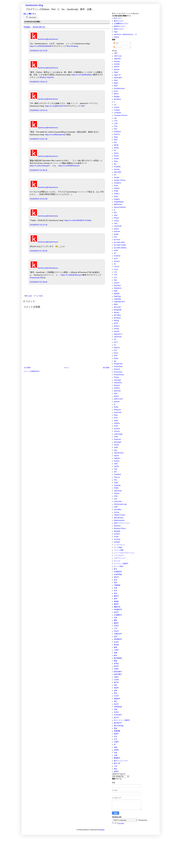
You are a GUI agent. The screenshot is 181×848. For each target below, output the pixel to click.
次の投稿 (27, 368)
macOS (116, 283)
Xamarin (117, 534)
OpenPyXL (118, 337)
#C (82, 106)
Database (117, 132)
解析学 (116, 596)
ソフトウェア (118, 555)
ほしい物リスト (29, 14)
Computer (117, 113)
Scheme (117, 429)
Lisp (115, 275)
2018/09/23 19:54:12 (38, 82)
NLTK (116, 323)
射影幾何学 (118, 639)
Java (115, 223)
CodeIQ (117, 110)
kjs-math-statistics (120, 248)
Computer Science (120, 115)
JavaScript (118, 226)
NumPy (116, 331)
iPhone (116, 218)
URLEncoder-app (120, 504)
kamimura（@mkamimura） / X (125, 34)
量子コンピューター (121, 761)
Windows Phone (120, 528)
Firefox (116, 159)
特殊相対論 (118, 707)
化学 (115, 591)
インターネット (119, 545)
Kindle (116, 234)
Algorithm (117, 59)
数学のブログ (118, 21)
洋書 (115, 755)
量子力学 (117, 763)
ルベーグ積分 (118, 566)
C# (115, 105)
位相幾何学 (118, 572)
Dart (115, 129)
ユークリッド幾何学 (121, 563)
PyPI (115, 393)
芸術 (115, 618)
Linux (116, 269)
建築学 (116, 623)
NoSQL (116, 329)
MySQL (116, 321)
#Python (43, 77)
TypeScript (118, 491)
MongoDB (117, 310)
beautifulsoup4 (119, 88)
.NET (116, 53)
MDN (116, 304)
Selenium (117, 439)
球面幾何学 (118, 609)
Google (116, 177)
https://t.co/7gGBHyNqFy (81, 75)
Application (118, 78)
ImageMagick (119, 202)
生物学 (116, 669)
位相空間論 (118, 574)
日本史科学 (118, 715)
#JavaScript (35, 277)
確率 (115, 599)
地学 (115, 685)
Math (116, 291)
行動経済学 (118, 634)
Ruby (116, 415)
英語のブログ (118, 29)
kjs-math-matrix (119, 242)
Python (116, 396)
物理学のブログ (119, 26)
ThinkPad (117, 474)
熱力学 (116, 717)
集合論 (116, 645)
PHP (115, 356)
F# (115, 150)
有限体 (116, 750)
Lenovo (116, 266)
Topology (117, 485)
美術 (115, 728)
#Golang (74, 46)
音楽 (115, 588)
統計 (115, 701)
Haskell (116, 188)
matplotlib (117, 299)
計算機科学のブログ (121, 23)
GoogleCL (117, 183)
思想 (115, 636)
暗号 (115, 569)
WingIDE (117, 531)
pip (115, 361)
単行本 (116, 682)
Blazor (116, 94)
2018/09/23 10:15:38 (38, 199)
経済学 (116, 612)
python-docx (118, 399)
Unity (116, 496)
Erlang (116, 148)
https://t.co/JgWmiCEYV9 (55, 106)
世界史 (116, 663)
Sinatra (116, 445)
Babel (116, 83)
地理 (115, 690)
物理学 (116, 734)
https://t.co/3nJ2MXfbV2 (74, 220)
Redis (116, 407)
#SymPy (50, 77)
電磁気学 (117, 699)
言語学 (116, 626)
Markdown (118, 288)
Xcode (116, 536)
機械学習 (117, 607)
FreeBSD (117, 167)
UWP (116, 507)
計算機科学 (118, 615)
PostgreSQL (118, 364)
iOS (115, 212)
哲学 (115, 693)
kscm (116, 258)
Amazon (117, 61)
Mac (115, 280)
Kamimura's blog (34, 5)
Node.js (117, 326)
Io (114, 210)
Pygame (117, 385)
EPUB (116, 145)
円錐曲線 (117, 585)
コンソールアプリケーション (124, 553)
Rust (115, 418)
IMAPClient (118, 204)
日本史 (116, 712)
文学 (115, 739)
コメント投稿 (118, 550)
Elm (115, 142)
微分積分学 (118, 723)
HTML (116, 191)
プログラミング (119, 558)
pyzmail (117, 402)
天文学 (116, 696)
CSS (115, 121)
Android (117, 64)
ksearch (117, 261)
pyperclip (117, 391)
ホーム (66, 368)
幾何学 (116, 604)
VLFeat (116, 512)
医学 (115, 580)
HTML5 (116, 194)
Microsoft (117, 307)
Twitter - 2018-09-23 (34, 27)
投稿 (117, 43)
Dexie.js (117, 134)
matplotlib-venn (119, 302)
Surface (117, 461)
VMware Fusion (119, 515)
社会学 (116, 642)
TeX (115, 472)
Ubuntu (116, 493)
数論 (115, 661)
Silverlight (117, 442)
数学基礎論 (118, 658)
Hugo (116, 196)
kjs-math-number (120, 245)
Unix (115, 499)
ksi (115, 264)
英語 (115, 582)
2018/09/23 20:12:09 (38, 51)
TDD (115, 469)
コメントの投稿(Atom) (31, 371)
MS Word (117, 318)
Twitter (41, 296)
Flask (116, 161)
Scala (116, 426)
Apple (116, 72)
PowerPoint (118, 366)
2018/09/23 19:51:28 (38, 139)
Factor (116, 153)
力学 (115, 766)
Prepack (117, 369)
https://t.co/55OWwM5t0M (41, 46)
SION (116, 447)
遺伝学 (116, 577)
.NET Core (118, 56)
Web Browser (119, 518)
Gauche (117, 169)
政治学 (116, 666)
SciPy (116, 437)
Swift (115, 464)
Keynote (117, 231)
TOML (116, 483)
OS (115, 339)
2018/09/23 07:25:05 (38, 251)
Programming (119, 375)
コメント (118, 47)
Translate (120, 823)
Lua (115, 277)
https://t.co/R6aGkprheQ (55, 134)
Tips (115, 480)
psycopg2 (117, 380)
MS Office (117, 315)
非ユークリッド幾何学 (122, 720)
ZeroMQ (117, 542)
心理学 (116, 650)
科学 (115, 593)
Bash (116, 86)
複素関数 (117, 731)
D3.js (116, 126)
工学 (115, 628)
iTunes (116, 221)
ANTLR (116, 67)
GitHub (116, 37)
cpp (115, 118)
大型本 (116, 680)
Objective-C (118, 334)
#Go (68, 46)
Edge (116, 137)
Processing (118, 372)
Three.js (117, 477)
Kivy (115, 237)
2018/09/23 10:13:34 (38, 225)
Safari (116, 420)
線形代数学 (118, 674)
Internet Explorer (120, 207)
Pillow (116, 358)
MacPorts (117, 285)
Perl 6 (116, 353)
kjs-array (117, 239)
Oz (115, 345)
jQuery (116, 229)
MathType (117, 296)
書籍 (115, 647)
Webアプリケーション (122, 523)
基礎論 (116, 601)
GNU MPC (118, 172)
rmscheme (118, 412)
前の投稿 (106, 368)
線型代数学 (118, 672)
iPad (115, 215)
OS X (116, 342)
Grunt (116, 186)
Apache (117, 69)
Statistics (117, 458)
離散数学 (117, 758)
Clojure (116, 107)
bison (116, 91)
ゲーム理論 (118, 547)
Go (115, 175)
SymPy (116, 466)
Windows (117, 526)
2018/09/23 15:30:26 (38, 170)
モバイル (117, 561)
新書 (115, 653)
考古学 (116, 631)
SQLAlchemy (118, 453)
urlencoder (118, 501)
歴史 (115, 769)
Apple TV (117, 75)
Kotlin (116, 250)
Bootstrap (117, 99)
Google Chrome (119, 180)
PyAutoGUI (118, 383)
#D (41, 277)
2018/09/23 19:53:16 (38, 110)
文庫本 (116, 742)
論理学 (116, 771)
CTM (115, 123)
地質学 (116, 688)
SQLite (116, 456)
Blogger (117, 96)
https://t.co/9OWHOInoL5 (69, 166)
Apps (116, 32)
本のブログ (118, 18)
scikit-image (118, 434)
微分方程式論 (118, 726)
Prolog (116, 377)
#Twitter (88, 220)
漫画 (115, 747)
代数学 (116, 677)
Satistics (117, 423)
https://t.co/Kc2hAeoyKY (40, 166)
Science (117, 431)
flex (115, 164)
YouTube (117, 539)
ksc (115, 253)
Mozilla (116, 312)
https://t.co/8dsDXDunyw (71, 275)
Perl (115, 350)
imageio (117, 199)
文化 (115, 736)
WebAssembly (119, 520)
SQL (115, 450)
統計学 (116, 704)
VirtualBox (117, 509)
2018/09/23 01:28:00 (38, 282)
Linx (115, 272)
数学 (115, 655)
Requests (117, 410)
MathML (117, 293)
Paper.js (117, 348)
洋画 (115, 753)
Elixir (116, 140)
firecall (116, 156)
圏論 (115, 620)
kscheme (117, 256)
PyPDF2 (117, 388)
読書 (115, 709)
